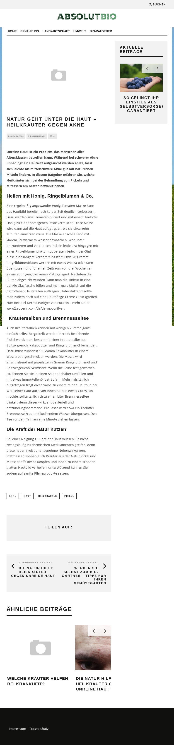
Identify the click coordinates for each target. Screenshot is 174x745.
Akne (12, 495)
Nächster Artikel (83, 562)
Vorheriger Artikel (36, 562)
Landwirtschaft (56, 31)
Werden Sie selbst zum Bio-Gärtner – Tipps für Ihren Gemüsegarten (84, 575)
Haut (27, 495)
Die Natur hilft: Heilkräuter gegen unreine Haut (33, 572)
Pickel (69, 495)
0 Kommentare (37, 136)
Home (12, 31)
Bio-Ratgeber (101, 31)
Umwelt (79, 31)
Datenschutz (39, 728)
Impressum (17, 728)
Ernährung (29, 31)
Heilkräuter (47, 495)
